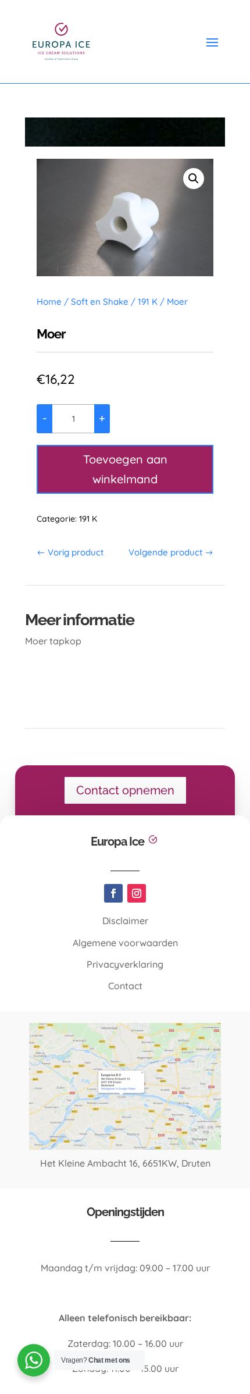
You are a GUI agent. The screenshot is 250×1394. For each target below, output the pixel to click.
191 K (148, 301)
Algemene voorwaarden (125, 943)
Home (49, 301)
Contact (125, 986)
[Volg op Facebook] (113, 893)
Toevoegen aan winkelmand (125, 469)
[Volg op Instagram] (136, 893)
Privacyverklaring (125, 964)
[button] (193, 178)
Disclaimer (125, 920)
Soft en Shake (99, 301)
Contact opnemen (125, 790)
